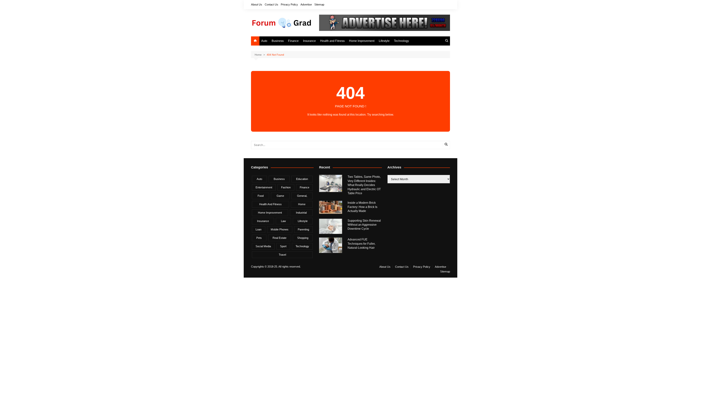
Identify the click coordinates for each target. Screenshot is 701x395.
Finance (293, 40)
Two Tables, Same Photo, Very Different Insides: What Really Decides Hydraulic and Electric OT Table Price (364, 185)
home (301, 204)
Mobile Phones (279, 229)
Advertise (306, 4)
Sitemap (319, 4)
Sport (283, 246)
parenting (303, 229)
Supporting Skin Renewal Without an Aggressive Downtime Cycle (364, 224)
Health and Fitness (332, 40)
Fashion (286, 187)
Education (302, 178)
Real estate (279, 237)
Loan (258, 229)
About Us (256, 4)
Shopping (302, 237)
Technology (401, 40)
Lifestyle (384, 40)
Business (278, 40)
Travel (282, 254)
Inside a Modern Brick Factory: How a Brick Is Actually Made (362, 206)
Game (280, 195)
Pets (259, 237)
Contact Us (271, 4)
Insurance (309, 40)
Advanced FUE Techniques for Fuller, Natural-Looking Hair (361, 243)
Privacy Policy (289, 4)
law (283, 221)
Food (261, 195)
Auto (264, 40)
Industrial (301, 212)
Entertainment (264, 187)
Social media (263, 246)
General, (302, 195)
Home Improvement (361, 40)
